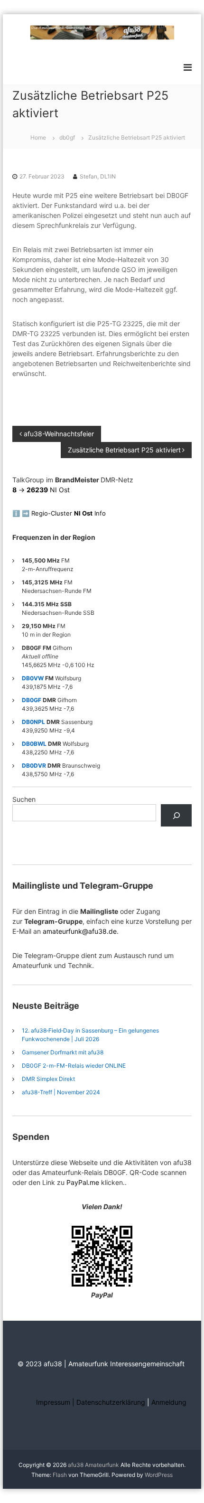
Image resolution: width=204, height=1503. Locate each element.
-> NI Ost (41, 490)
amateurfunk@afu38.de (80, 931)
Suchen (24, 799)
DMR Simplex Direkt (48, 1078)
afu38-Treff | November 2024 (61, 1092)
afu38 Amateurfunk (93, 1464)
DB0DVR (34, 765)
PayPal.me (82, 1182)
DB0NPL (33, 721)
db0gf (67, 137)
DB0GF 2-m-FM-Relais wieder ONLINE (74, 1065)
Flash (60, 1474)
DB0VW (33, 678)
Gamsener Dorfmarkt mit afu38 (62, 1052)
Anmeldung (168, 1402)
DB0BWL (34, 743)
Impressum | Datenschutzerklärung (91, 1402)
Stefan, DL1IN (98, 176)
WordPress (159, 1474)
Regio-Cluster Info (68, 513)
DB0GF (31, 700)
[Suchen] (176, 815)
